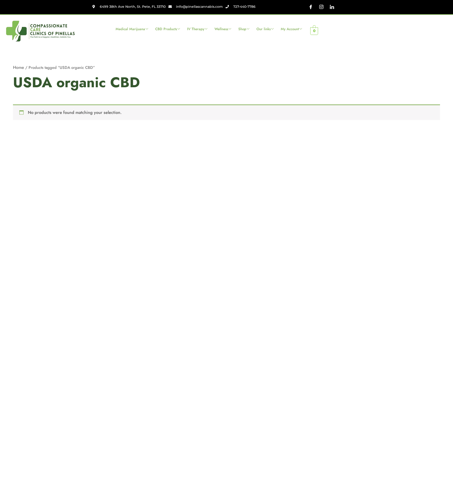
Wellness (221, 29)
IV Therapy (195, 29)
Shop (242, 29)
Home (18, 67)
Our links (263, 29)
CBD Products (166, 29)
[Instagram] (321, 7)
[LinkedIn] (332, 7)
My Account (290, 29)
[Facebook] (310, 7)
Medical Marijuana (130, 29)
